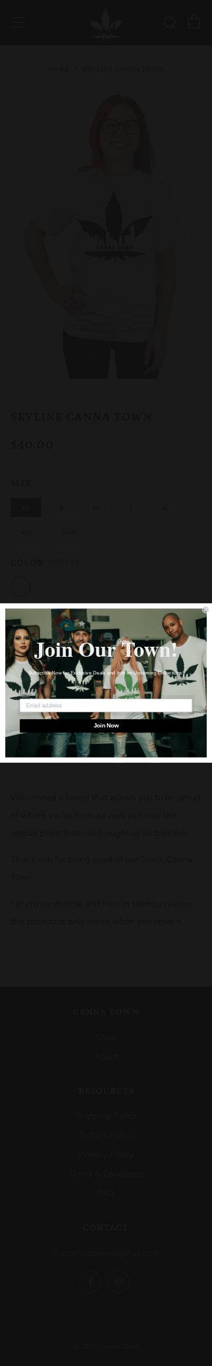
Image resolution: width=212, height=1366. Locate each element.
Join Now (106, 726)
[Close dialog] (205, 609)
